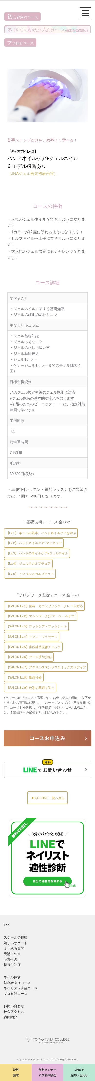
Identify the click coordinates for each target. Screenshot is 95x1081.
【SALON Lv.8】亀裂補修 (24, 677)
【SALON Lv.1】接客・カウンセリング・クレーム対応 (44, 606)
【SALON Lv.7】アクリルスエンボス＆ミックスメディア (46, 667)
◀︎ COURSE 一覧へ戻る (48, 798)
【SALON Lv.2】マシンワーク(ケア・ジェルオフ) (40, 616)
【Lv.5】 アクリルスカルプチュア (30, 574)
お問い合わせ (14, 1005)
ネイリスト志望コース (21, 987)
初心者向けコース (17, 982)
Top (7, 924)
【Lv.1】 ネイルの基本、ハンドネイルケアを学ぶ (41, 533)
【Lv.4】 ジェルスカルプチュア (28, 563)
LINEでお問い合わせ (79, 1072)
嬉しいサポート (16, 942)
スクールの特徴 (16, 937)
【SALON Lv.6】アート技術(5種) (29, 657)
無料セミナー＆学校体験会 (47, 1072)
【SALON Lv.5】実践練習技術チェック (33, 647)
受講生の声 (12, 953)
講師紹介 (10, 1016)
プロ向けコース (16, 993)
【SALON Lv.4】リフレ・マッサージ (31, 636)
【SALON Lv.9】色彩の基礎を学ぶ (30, 687)
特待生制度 (12, 964)
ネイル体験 (12, 976)
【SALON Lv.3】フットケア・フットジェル (36, 626)
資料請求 (16, 1072)
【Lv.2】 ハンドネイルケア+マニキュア (34, 543)
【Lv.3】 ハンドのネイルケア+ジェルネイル (37, 553)
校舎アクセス (14, 1011)
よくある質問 (14, 948)
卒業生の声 (12, 959)
